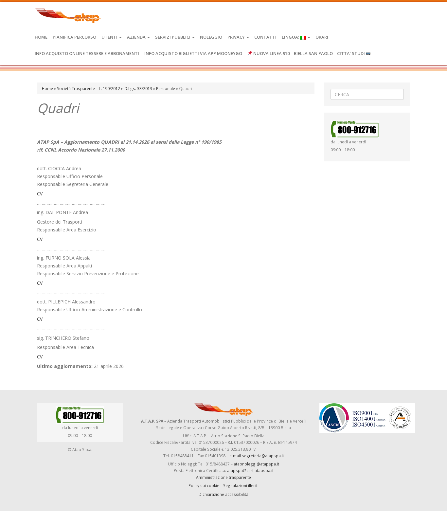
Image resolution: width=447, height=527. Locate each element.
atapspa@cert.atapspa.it (250, 470)
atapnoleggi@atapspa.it (256, 463)
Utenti (109, 37)
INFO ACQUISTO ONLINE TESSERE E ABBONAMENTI (87, 53)
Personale (165, 88)
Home (41, 37)
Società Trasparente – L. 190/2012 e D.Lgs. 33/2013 (104, 88)
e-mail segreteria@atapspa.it (256, 455)
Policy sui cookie (203, 485)
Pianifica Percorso (74, 37)
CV (40, 194)
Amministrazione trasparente (223, 477)
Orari (321, 37)
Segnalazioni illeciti (241, 485)
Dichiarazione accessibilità (223, 494)
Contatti (265, 37)
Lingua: (291, 37)
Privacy (236, 37)
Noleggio (211, 37)
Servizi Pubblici (173, 37)
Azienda (137, 37)
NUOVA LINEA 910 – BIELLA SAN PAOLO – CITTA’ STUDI (309, 53)
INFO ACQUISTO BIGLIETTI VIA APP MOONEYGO (193, 53)
